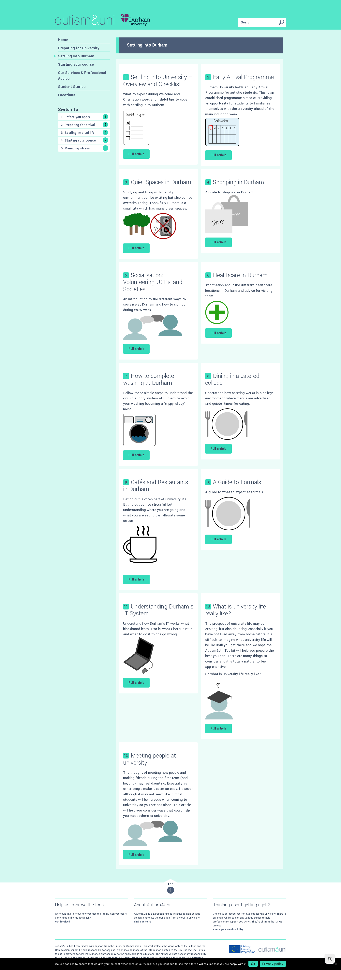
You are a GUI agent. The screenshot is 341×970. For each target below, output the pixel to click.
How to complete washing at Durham (148, 379)
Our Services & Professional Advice (82, 75)
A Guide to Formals (237, 482)
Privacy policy (272, 964)
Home (63, 39)
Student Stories (71, 86)
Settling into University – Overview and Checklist (157, 80)
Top (170, 884)
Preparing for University (78, 48)
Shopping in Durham (238, 182)
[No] (336, 964)
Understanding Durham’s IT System (158, 610)
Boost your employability (228, 929)
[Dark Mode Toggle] (329, 958)
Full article (136, 154)
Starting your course (76, 64)
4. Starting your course (83, 140)
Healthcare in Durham (240, 275)
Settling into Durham (76, 56)
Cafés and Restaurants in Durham (155, 485)
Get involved (62, 921)
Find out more (142, 921)
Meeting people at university (149, 759)
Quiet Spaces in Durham (161, 182)
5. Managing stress (83, 148)
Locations (66, 95)
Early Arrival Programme (243, 77)
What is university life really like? (235, 610)
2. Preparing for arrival (83, 125)
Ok (253, 964)
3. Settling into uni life (83, 132)
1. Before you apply (83, 117)
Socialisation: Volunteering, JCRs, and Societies (152, 282)
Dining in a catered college (232, 379)
